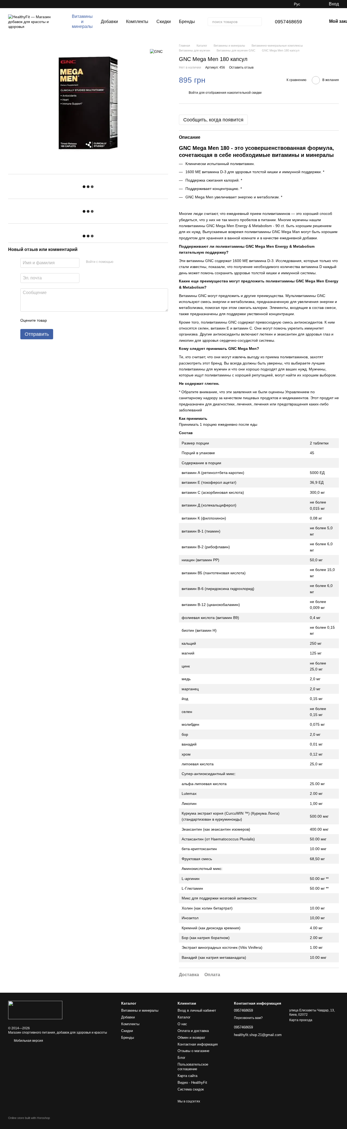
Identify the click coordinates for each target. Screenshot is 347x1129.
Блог (181, 1058)
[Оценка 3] (73, 320)
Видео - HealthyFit (192, 1082)
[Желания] (313, 4)
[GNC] (156, 51)
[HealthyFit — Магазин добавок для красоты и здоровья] (35, 1010)
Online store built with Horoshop (29, 1118)
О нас (182, 1024)
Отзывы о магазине (193, 1051)
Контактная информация (198, 1044)
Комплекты (137, 21)
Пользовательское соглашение (193, 1066)
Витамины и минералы (82, 21)
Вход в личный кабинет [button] (197, 1010)
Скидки (163, 21)
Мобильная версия (28, 1041)
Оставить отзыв (241, 67)
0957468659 (288, 21)
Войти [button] (193, 93)
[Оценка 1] (56, 320)
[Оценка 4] (82, 320)
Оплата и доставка (193, 1031)
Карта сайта (187, 1076)
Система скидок (191, 1089)
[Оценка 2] (64, 320)
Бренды (187, 21)
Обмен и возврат (191, 1038)
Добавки (109, 21)
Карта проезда (300, 1020)
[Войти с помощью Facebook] (119, 262)
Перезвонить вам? (248, 1018)
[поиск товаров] (257, 21)
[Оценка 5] (90, 320)
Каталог (184, 1017)
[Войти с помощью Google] (128, 262)
